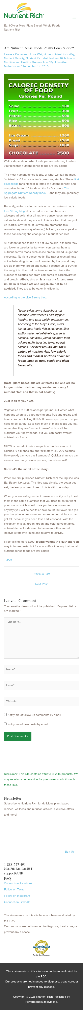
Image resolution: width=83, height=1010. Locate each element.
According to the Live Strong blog (25, 297)
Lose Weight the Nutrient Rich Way (52, 54)
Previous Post (41, 573)
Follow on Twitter (15, 889)
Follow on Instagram (17, 895)
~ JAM (8, 559)
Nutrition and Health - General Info (26, 62)
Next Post (41, 584)
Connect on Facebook (18, 883)
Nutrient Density (14, 58)
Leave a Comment (16, 54)
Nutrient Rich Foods (62, 58)
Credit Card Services (41, 955)
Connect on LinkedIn (17, 902)
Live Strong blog (14, 211)
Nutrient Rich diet (37, 58)
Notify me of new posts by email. (28, 724)
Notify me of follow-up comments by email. (34, 714)
